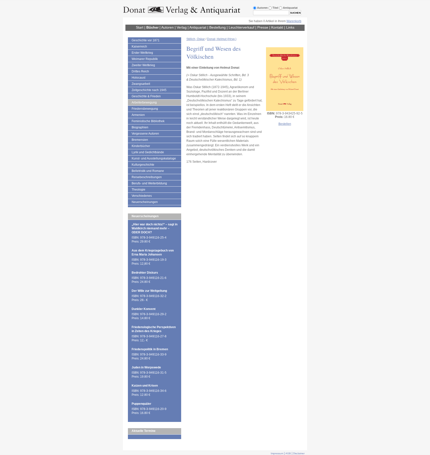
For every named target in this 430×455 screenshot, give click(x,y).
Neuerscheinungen (145, 202)
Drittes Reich (140, 71)
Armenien (138, 115)
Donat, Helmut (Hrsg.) (221, 39)
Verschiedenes (142, 196)
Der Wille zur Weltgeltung (149, 291)
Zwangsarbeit (141, 84)
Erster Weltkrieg (142, 52)
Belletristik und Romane (148, 171)
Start (139, 27)
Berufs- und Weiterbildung (149, 183)
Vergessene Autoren (145, 133)
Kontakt (277, 27)
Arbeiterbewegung (144, 102)
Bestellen (284, 124)
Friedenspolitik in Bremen (150, 349)
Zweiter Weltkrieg (143, 65)
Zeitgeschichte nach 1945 (149, 90)
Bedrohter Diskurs (145, 272)
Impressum (277, 453)
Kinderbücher (141, 146)
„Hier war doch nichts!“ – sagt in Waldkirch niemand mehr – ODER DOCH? (154, 228)
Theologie (138, 189)
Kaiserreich (139, 46)
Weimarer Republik (145, 59)
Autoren (167, 27)
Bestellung (217, 27)
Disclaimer (299, 453)
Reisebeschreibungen (147, 177)
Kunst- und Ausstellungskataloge (154, 158)
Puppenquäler (141, 403)
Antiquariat (197, 27)
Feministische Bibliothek (148, 121)
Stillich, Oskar (195, 39)
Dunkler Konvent (144, 309)
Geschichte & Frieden (146, 96)
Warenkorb (293, 21)
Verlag (182, 27)
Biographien (140, 127)
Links (290, 27)
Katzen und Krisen (145, 385)
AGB (288, 453)
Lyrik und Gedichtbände (148, 152)
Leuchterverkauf (241, 27)
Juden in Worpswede (146, 367)
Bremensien (140, 140)
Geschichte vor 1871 (146, 40)
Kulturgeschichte (143, 164)
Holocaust (138, 77)
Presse (262, 27)
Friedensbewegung (145, 108)
